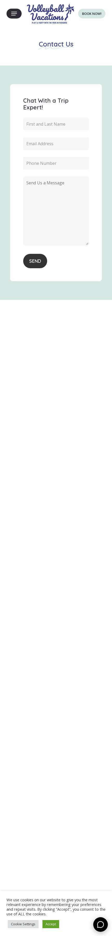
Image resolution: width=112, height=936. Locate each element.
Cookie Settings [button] (23, 924)
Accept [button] (51, 924)
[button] (14, 13)
